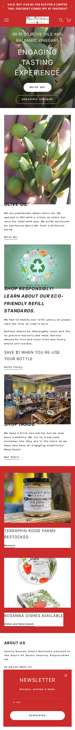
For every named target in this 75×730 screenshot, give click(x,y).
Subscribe (37, 715)
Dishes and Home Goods (19, 624)
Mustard (9, 546)
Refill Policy (13, 367)
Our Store (11, 457)
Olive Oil (37, 87)
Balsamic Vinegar (37, 99)
